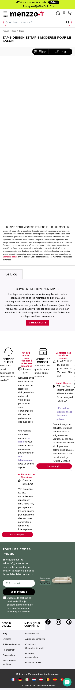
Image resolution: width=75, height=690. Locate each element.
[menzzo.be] (48, 679)
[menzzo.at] (41, 679)
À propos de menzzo (35, 639)
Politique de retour (11, 644)
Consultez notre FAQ (27, 482)
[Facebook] (48, 622)
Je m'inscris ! (19, 591)
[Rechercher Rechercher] (68, 22)
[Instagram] (58, 622)
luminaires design (10, 257)
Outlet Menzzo (32, 633)
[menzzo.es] (55, 679)
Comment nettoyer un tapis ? (37, 288)
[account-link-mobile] (64, 13)
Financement (9, 650)
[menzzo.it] (27, 679)
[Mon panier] (70, 13)
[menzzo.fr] (13, 679)
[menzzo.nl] (34, 679)
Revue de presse (33, 662)
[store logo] (32, 13)
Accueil (6, 31)
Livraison (7, 639)
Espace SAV (27, 371)
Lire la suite (37, 322)
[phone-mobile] (58, 13)
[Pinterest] (69, 622)
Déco (14, 31)
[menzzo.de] (20, 679)
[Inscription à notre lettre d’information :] (19, 583)
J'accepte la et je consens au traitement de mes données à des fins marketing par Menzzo (20, 605)
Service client (9, 655)
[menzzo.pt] (62, 679)
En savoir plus (17, 534)
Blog (5, 633)
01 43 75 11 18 (64, 361)
